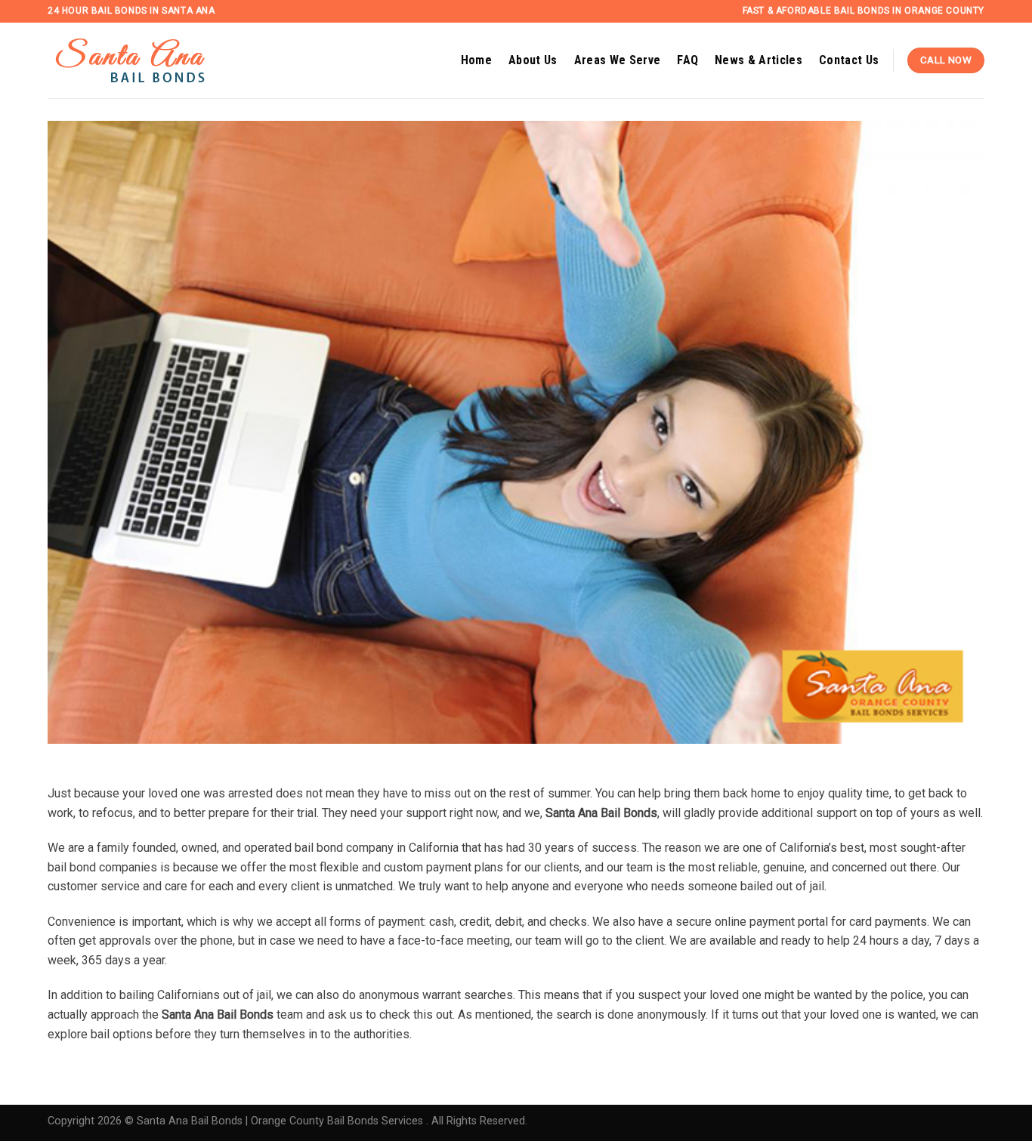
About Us (533, 60)
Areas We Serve (617, 60)
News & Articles (758, 60)
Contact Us (849, 60)
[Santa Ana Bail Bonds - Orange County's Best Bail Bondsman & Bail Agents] (150, 60)
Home (476, 60)
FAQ (687, 60)
